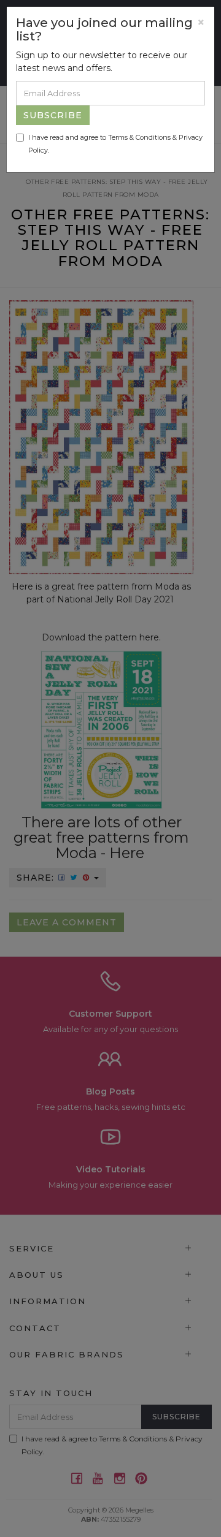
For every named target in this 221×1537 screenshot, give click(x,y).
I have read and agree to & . (115, 143)
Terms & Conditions (139, 137)
